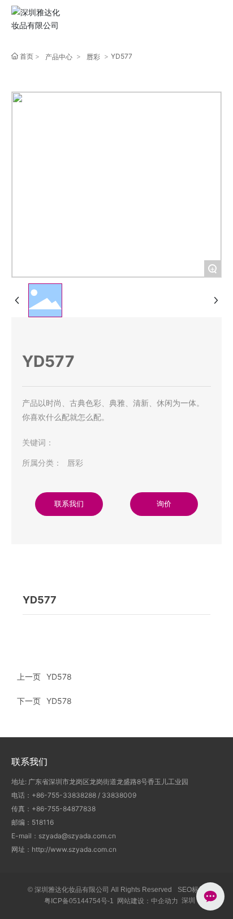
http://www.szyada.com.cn (74, 849)
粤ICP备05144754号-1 (79, 901)
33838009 (119, 795)
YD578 (59, 701)
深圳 (188, 900)
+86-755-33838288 (64, 795)
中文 (154, 20)
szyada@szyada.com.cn (77, 836)
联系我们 (29, 761)
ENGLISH (184, 20)
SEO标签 (191, 890)
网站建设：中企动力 (147, 901)
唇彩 (93, 56)
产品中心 (58, 56)
